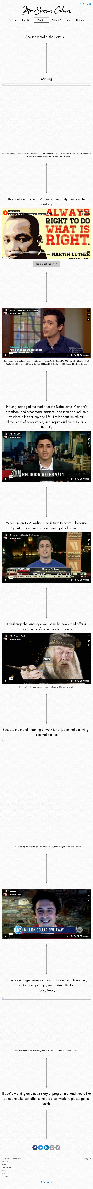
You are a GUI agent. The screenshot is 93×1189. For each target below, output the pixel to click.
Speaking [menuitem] (26, 20)
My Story (5, 1161)
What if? (5, 1170)
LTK (89, 1159)
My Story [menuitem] (12, 20)
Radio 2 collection (45, 264)
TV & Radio (6, 1167)
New (3, 1173)
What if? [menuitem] (56, 20)
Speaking (5, 1164)
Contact (5, 1176)
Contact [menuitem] (80, 20)
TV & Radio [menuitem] (41, 20)
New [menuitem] (68, 20)
